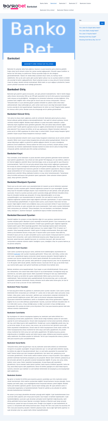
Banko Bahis (44, 3)
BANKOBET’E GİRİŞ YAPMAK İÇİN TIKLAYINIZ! (38, 64)
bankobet (17, 254)
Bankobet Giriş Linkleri (47, 10)
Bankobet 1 (62, 3)
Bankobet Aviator (85, 3)
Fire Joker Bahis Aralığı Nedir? (89, 30)
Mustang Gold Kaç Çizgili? (87, 37)
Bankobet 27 (73, 3)
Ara (80, 20)
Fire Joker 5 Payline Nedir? (88, 33)
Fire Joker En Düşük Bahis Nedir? (89, 27)
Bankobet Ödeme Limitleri (65, 10)
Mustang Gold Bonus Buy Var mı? (89, 40)
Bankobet (32, 6)
